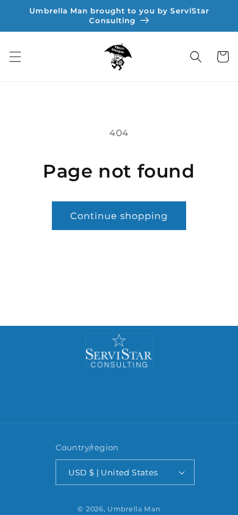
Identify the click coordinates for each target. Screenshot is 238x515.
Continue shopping (119, 215)
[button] (15, 56)
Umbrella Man (133, 509)
